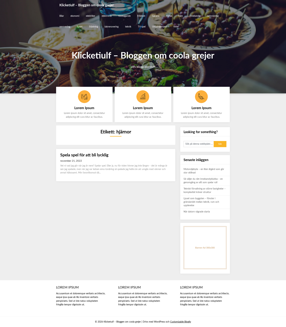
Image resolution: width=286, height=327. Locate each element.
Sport (79, 27)
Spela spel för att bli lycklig (84, 155)
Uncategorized (159, 27)
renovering (64, 27)
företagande (124, 16)
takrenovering (112, 27)
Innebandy (195, 16)
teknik (128, 27)
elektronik (107, 16)
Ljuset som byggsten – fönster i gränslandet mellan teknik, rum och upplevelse (201, 202)
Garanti (156, 16)
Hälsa (169, 16)
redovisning (212, 16)
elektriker (90, 16)
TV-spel (141, 27)
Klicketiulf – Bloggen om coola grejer (86, 5)
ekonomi (75, 16)
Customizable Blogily (180, 322)
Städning (93, 27)
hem (180, 16)
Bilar (61, 16)
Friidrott (141, 16)
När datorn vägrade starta (197, 212)
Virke (175, 27)
